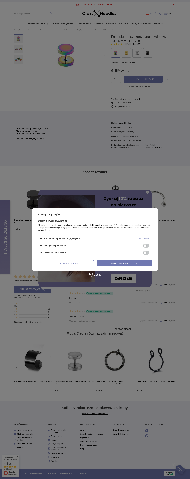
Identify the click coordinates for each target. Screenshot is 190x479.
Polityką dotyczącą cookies (101, 225)
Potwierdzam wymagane (66, 263)
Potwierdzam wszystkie (124, 263)
